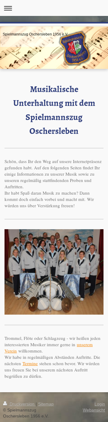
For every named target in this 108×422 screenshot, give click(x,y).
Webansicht (94, 410)
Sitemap (46, 404)
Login (99, 404)
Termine (30, 363)
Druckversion (22, 404)
